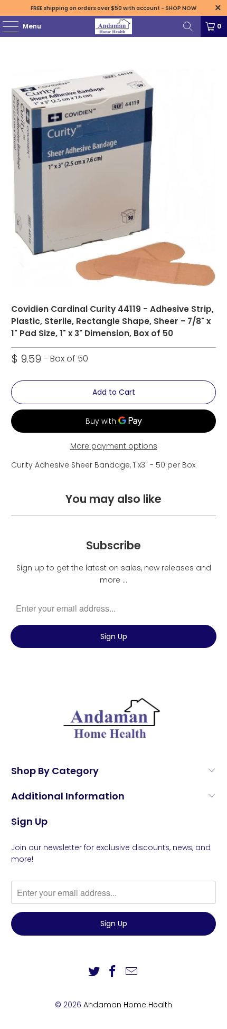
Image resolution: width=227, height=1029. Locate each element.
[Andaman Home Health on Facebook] (113, 972)
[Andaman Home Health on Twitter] (94, 972)
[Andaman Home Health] (114, 26)
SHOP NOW (180, 8)
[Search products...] (188, 26)
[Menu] (5, 26)
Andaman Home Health (127, 1004)
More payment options (113, 446)
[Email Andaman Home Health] (132, 972)
